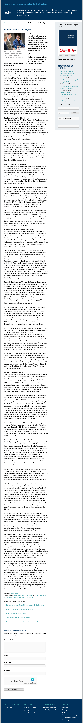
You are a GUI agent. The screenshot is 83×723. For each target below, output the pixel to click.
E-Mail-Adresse (9, 663)
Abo (63, 712)
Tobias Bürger (14, 593)
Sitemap (64, 710)
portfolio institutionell (30, 707)
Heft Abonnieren (65, 118)
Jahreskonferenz (21, 23)
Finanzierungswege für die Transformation (19, 609)
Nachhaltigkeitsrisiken (26, 597)
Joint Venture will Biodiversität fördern (18, 617)
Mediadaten (9, 707)
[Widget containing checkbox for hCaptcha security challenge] (20, 681)
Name (6, 655)
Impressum (65, 707)
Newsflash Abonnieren (67, 108)
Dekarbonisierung (18, 595)
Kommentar (8, 640)
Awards (11, 23)
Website (7, 670)
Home (6, 23)
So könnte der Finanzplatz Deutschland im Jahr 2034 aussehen (26, 622)
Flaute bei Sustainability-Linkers (16, 613)
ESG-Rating (29, 595)
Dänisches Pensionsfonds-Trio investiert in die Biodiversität (25, 605)
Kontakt (8, 710)
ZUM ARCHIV (63, 126)
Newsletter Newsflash (49, 707)
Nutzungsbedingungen (69, 717)
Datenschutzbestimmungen (70, 715)
